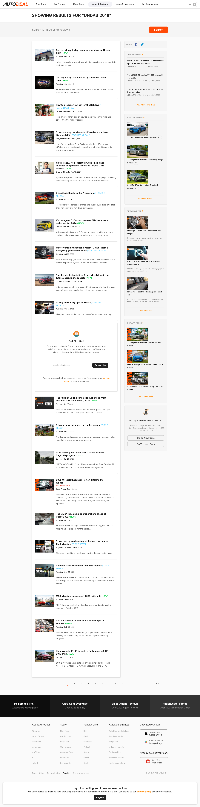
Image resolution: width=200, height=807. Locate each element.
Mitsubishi (88, 742)
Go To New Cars (146, 438)
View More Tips (146, 310)
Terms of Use (38, 773)
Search (158, 29)
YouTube (36, 752)
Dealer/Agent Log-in (118, 763)
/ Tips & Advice (79, 544)
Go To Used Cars (146, 444)
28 (132, 683)
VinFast (87, 747)
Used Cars (78, 4)
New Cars (41, 4)
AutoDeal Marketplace (119, 731)
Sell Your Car (66, 763)
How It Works (38, 736)
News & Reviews (100, 4)
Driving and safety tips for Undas (73, 302)
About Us (36, 731)
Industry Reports (116, 747)
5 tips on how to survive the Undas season (78, 425)
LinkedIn (35, 763)
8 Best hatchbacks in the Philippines (75, 193)
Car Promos (60, 4)
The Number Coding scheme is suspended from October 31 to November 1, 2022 (81, 399)
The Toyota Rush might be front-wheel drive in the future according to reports (82, 276)
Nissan (86, 758)
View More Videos (146, 397)
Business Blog (115, 752)
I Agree (100, 797)
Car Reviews (65, 747)
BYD (85, 731)
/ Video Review (63, 486)
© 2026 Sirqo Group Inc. (157, 773)
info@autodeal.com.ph (82, 773)
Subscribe (100, 365)
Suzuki (86, 752)
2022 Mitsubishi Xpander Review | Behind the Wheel (80, 481)
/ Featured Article (80, 135)
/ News (65, 53)
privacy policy (144, 791)
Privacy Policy (53, 773)
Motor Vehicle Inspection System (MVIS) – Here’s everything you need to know (82, 249)
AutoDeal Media (116, 736)
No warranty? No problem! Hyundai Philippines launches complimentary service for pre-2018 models (80, 166)
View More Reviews (145, 198)
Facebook (36, 742)
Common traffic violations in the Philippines (79, 565)
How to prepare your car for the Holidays (77, 105)
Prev (42, 683)
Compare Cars (66, 752)
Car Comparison (150, 4)
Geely (86, 763)
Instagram (36, 747)
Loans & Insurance (125, 4)
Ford (86, 736)
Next (157, 683)
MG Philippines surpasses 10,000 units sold (78, 596)
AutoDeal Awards (116, 758)
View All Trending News (146, 105)
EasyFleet (64, 742)
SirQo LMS (113, 742)
